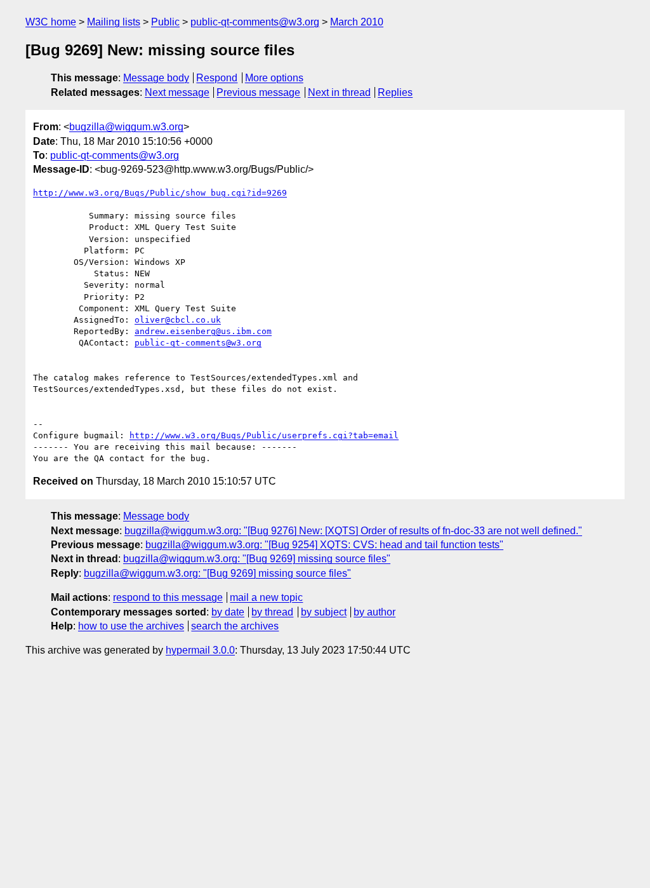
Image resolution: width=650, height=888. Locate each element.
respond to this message (168, 597)
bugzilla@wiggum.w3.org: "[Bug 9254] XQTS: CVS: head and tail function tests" (324, 544)
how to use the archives (131, 626)
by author (374, 612)
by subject (324, 612)
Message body (156, 77)
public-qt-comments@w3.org (254, 22)
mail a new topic (266, 597)
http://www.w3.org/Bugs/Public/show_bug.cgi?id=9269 (160, 193)
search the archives (235, 626)
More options (274, 77)
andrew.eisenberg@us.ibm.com (203, 331)
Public (165, 22)
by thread (272, 612)
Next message (177, 92)
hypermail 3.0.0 (200, 650)
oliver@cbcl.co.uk (178, 320)
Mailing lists (113, 22)
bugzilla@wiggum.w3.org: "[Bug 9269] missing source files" (256, 558)
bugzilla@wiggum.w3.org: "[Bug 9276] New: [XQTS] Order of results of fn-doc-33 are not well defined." (353, 530)
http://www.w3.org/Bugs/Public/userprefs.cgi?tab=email (264, 435)
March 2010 (356, 22)
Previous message (258, 92)
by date (227, 612)
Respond (216, 77)
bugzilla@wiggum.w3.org (126, 126)
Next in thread (339, 92)
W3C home (50, 22)
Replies (395, 92)
